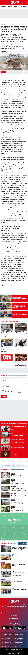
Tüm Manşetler (19, 642)
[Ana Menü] (1, 2)
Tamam (17, 653)
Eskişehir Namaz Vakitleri (6, 639)
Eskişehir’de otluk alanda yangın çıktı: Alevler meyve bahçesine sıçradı (17, 482)
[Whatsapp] (18, 624)
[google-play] (20, 628)
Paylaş (4, 71)
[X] (10, 624)
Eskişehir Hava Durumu (19, 635)
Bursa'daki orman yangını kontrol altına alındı (18, 503)
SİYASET (10, 6)
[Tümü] (26, 469)
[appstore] (8, 628)
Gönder (4, 396)
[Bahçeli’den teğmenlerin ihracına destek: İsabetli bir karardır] (14, 62)
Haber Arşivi (19, 646)
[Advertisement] (14, 411)
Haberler (3, 24)
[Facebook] (8, 624)
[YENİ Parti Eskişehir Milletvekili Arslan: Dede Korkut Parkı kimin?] (21, 342)
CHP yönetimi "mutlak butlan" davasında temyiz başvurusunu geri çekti (18, 496)
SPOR (20, 6)
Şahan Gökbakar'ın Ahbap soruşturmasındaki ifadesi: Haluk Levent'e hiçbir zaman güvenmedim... (18, 510)
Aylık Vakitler (4, 538)
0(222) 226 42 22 (15, 615)
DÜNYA (25, 6)
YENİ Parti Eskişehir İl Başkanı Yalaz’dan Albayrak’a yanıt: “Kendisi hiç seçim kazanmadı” (6, 349)
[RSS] (20, 624)
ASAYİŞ (15, 6)
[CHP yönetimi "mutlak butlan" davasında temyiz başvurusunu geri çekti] (21, 327)
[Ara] (26, 2)
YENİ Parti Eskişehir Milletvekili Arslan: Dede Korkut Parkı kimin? (20, 348)
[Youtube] (15, 624)
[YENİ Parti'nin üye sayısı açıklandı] (7, 357)
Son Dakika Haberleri (8, 646)
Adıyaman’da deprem (18, 475)
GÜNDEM (3, 6)
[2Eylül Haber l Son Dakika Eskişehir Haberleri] (14, 2)
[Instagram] (13, 624)
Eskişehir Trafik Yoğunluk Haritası (19, 639)
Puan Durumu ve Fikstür (6, 643)
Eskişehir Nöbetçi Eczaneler (6, 635)
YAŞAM (13, 473)
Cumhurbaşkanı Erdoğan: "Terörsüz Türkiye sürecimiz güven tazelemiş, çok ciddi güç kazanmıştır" (7, 334)
